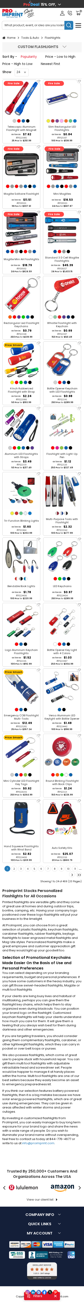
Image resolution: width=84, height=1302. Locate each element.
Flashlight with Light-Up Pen (61, 455)
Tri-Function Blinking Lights (21, 520)
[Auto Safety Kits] (62, 818)
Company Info (39, 1214)
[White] (50, 317)
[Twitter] (50, 1292)
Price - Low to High (60, 56)
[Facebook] (44, 1292)
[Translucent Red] (52, 121)
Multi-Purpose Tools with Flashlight (62, 520)
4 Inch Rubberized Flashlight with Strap (21, 390)
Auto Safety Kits (62, 848)
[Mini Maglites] (62, 164)
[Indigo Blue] (68, 317)
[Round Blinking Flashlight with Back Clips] (62, 752)
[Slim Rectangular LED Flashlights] (62, 98)
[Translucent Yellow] (48, 121)
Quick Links (39, 1224)
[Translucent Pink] (61, 121)
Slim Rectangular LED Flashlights (62, 128)
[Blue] (23, 121)
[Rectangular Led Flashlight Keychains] (21, 294)
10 (68, 869)
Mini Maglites (62, 193)
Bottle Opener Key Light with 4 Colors (62, 651)
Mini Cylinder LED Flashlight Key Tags (21, 782)
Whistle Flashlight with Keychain (62, 324)
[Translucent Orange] (66, 121)
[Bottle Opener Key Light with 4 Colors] (62, 621)
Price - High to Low (17, 63)
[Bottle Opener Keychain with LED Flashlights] (62, 360)
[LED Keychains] (62, 556)
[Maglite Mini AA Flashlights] (21, 229)
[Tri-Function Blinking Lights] (21, 491)
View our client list (40, 1199)
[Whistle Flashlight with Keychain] (62, 294)
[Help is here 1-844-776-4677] (70, 13)
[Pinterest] (55, 1292)
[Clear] (66, 774)
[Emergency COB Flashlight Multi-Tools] (21, 687)
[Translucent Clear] (25, 513)
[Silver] (14, 121)
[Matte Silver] (55, 382)
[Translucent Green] (70, 121)
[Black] (27, 121)
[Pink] (57, 447)
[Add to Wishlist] (38, 82)
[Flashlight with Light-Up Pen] (62, 425)
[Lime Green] (61, 447)
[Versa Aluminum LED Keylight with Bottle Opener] (62, 687)
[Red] (19, 121)
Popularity (29, 56)
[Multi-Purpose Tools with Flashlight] (62, 491)
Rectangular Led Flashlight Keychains (21, 324)
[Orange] (10, 317)
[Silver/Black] (66, 513)
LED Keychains (62, 586)
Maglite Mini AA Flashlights (21, 259)
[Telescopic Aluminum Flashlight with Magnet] (21, 98)
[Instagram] (27, 1292)
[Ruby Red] (59, 317)
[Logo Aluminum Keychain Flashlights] (21, 621)
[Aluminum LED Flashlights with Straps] (21, 425)
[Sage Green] (55, 317)
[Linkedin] (33, 1292)
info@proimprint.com (38, 1143)
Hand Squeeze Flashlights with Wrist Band (21, 848)
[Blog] (38, 1292)
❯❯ (79, 874)
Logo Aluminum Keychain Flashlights (21, 651)
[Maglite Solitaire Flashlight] (21, 164)
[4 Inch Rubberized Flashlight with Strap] (21, 360)
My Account (39, 1233)
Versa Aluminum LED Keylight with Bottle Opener (62, 717)
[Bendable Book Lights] (21, 556)
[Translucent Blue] (75, 121)
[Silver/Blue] (61, 513)
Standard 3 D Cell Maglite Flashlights (62, 259)
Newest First (50, 63)
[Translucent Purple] (57, 121)
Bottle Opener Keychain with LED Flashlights (62, 390)
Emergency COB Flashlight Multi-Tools (21, 717)
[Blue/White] (25, 578)
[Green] (23, 317)
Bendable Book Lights (21, 586)
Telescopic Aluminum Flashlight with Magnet (21, 128)
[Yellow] (12, 382)
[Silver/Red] (57, 513)
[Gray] (12, 186)
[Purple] (19, 317)
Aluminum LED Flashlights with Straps (21, 455)
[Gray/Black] (21, 578)
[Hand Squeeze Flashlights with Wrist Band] (21, 818)
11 (75, 869)
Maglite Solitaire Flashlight (21, 193)
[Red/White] (16, 578)
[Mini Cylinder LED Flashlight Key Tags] (21, 752)
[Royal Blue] (7, 251)
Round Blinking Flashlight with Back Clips (62, 782)
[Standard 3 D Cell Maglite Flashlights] (62, 229)
